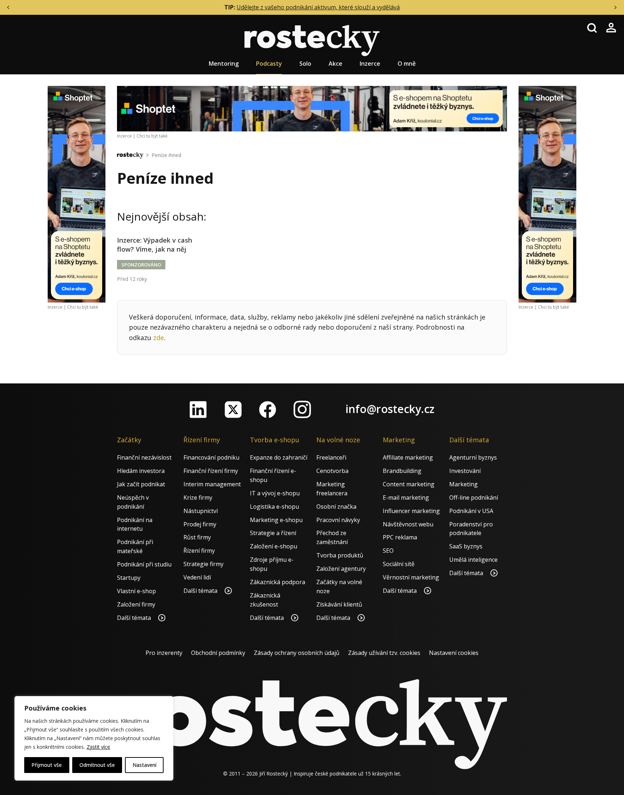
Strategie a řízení (273, 533)
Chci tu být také (82, 307)
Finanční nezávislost (144, 457)
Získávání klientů (339, 604)
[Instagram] (302, 409)
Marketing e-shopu (276, 520)
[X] (233, 409)
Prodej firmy (199, 524)
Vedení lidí (197, 577)
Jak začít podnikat (141, 484)
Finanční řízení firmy (210, 471)
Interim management (212, 484)
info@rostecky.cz (390, 408)
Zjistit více (98, 746)
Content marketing (408, 484)
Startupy (128, 578)
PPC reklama (400, 537)
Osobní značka (336, 507)
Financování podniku (211, 457)
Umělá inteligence (473, 560)
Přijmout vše (46, 764)
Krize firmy (197, 497)
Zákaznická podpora (277, 582)
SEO (388, 551)
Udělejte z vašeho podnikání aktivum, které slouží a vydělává (318, 7)
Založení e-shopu (273, 546)
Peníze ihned (166, 155)
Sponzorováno (141, 264)
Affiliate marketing (408, 457)
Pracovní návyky (338, 520)
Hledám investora (141, 471)
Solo (305, 64)
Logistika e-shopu (274, 507)
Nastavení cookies (453, 653)
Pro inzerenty (164, 653)
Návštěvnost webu (408, 524)
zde (158, 337)
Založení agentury (341, 569)
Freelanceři (331, 457)
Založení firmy (136, 604)
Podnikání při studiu (144, 564)
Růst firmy (197, 537)
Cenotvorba (332, 471)
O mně (407, 64)
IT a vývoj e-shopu (275, 493)
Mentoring (224, 64)
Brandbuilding (402, 471)
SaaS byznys (465, 546)
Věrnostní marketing (411, 577)
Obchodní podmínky (218, 653)
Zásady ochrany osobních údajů (296, 653)
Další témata (134, 618)
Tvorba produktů (339, 555)
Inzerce (370, 64)
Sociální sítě (399, 564)
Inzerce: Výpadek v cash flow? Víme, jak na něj (154, 244)
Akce (335, 64)
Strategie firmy (203, 564)
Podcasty (269, 64)
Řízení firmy (199, 551)
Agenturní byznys (473, 457)
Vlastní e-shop (136, 591)
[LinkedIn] (198, 409)
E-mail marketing (406, 497)
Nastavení (144, 764)
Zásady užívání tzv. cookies (384, 653)
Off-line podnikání (473, 497)
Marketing (463, 484)
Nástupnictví (200, 511)
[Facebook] (267, 409)
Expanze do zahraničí (278, 457)
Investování (465, 471)
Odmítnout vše (97, 764)
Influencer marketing (411, 511)
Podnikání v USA (471, 511)
